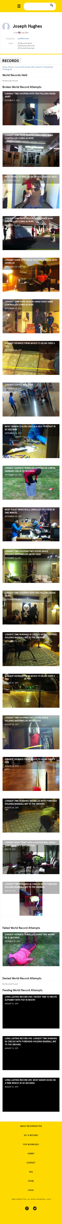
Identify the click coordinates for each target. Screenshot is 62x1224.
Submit (31, 1154)
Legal (31, 1190)
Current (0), (19, 67)
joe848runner (23, 38)
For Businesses (31, 1144)
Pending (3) (7, 69)
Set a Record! (31, 1135)
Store (31, 1181)
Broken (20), (30, 67)
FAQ (31, 1172)
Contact (31, 1163)
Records (10, 60)
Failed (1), (39, 67)
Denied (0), (48, 67)
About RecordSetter (31, 1126)
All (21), (11, 67)
